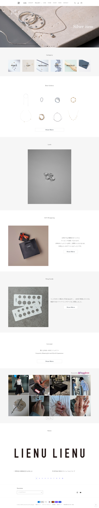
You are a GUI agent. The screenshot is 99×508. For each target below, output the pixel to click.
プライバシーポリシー (46, 504)
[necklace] (42, 66)
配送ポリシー (59, 504)
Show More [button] (49, 418)
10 (62, 478)
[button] (38, 2)
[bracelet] (71, 66)
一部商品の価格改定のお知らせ (23, 471)
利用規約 (54, 504)
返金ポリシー (38, 504)
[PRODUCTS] (85, 66)
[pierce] (14, 66)
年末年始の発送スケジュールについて (63, 471)
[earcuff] (28, 66)
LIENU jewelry (23, 504)
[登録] (41, 492)
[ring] (57, 66)
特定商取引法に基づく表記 (69, 504)
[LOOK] (49, 176)
